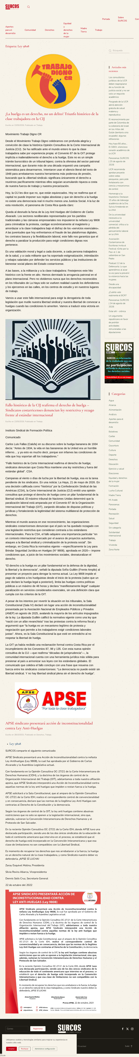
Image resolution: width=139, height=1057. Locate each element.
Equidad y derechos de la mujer (68, 30)
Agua (111, 400)
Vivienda (113, 544)
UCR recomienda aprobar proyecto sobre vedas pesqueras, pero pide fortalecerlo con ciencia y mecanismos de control (119, 179)
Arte (111, 427)
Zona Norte (114, 549)
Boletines (113, 431)
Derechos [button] (49, 30)
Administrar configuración (45, 1049)
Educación (113, 464)
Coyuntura (114, 445)
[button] (28, 7)
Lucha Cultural (116, 490)
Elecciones (114, 473)
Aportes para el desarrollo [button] (10, 30)
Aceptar (11, 1049)
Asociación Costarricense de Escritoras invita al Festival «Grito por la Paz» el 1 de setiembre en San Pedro (118, 248)
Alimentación (115, 409)
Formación (114, 485)
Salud (111, 518)
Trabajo (98, 30)
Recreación (114, 513)
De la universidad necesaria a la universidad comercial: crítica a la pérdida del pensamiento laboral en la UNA (118, 224)
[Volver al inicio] (12, 7)
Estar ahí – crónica (117, 311)
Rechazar (24, 1049)
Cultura (112, 450)
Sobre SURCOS (122, 19)
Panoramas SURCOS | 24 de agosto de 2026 (119, 303)
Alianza (112, 405)
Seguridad (113, 523)
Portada (106, 19)
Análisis (113, 414)
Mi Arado (113, 499)
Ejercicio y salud (116, 468)
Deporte (112, 454)
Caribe (112, 436)
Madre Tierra (84, 30)
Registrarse (38, 1028)
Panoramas (114, 504)
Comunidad (114, 440)
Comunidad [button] (30, 30)
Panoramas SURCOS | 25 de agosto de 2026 (119, 161)
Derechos (40, 734)
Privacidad (82, 1046)
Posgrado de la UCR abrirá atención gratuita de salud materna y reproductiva (118, 108)
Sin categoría (115, 527)
